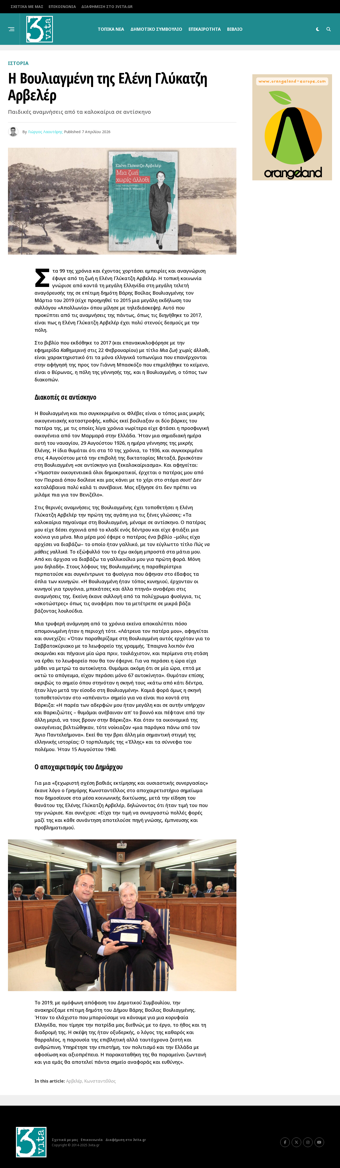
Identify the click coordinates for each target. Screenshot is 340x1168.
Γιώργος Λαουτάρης (45, 131)
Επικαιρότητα (205, 29)
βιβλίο (235, 29)
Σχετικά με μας (27, 6)
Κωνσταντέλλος (100, 1081)
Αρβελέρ (74, 1081)
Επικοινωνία (62, 6)
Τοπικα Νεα (111, 29)
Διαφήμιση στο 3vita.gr (107, 6)
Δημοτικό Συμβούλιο (156, 29)
